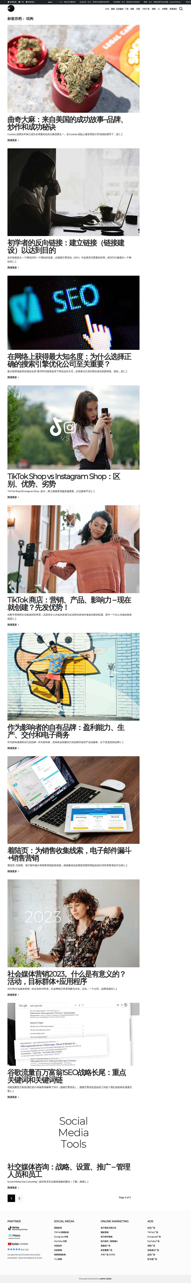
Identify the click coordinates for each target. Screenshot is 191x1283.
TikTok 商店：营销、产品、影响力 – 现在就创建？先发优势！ (69, 603)
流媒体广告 (105, 1245)
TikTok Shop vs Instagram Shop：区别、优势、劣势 (63, 480)
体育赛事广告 (106, 1250)
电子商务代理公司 (108, 1228)
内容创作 (58, 1245)
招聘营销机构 (60, 1254)
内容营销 (58, 1250)
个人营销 (58, 1259)
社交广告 (151, 1228)
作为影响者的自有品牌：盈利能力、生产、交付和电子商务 (65, 731)
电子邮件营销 (106, 1236)
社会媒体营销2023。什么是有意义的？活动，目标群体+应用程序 (66, 977)
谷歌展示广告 (153, 1250)
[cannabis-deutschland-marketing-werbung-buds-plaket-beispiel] (73, 69)
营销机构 (58, 1228)
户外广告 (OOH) (108, 1254)
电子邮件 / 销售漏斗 (109, 1241)
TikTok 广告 (152, 1232)
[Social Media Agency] (51, 9)
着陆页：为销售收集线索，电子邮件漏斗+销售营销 (69, 854)
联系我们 (109, 1279)
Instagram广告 (154, 1236)
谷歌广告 (151, 1245)
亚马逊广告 (152, 1259)
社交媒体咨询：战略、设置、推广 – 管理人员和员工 (68, 1170)
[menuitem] (12, 2)
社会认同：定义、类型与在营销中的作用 (69, 2)
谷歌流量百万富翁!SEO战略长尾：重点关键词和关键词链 (66, 1076)
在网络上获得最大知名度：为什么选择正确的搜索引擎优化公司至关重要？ (69, 360)
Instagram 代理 (61, 1236)
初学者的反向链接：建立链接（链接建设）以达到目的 (65, 246)
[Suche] (181, 8)
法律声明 (102, 1279)
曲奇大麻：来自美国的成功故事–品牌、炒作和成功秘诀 (67, 123)
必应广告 (151, 1254)
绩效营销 (104, 1232)
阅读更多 (12, 140)
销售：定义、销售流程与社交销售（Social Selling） (138, 2)
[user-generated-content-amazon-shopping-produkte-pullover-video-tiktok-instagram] (73, 549)
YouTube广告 (153, 1241)
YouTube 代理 (60, 1241)
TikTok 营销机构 (61, 1232)
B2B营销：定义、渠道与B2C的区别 (101, 2)
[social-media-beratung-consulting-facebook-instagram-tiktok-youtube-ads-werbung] (73, 1132)
